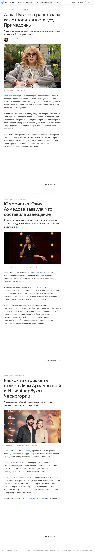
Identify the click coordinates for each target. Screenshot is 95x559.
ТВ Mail (25, 10)
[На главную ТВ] (5, 2)
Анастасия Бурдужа (16, 39)
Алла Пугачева (10, 96)
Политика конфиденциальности (58, 550)
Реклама (15, 550)
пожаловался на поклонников (33, 498)
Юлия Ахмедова (40, 272)
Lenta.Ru (23, 199)
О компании (9, 550)
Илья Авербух (26, 451)
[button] (32, 66)
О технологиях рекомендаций (40, 550)
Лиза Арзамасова (11, 451)
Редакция (27, 550)
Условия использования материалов (78, 550)
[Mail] (2, 2)
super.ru (23, 375)
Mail (3, 550)
